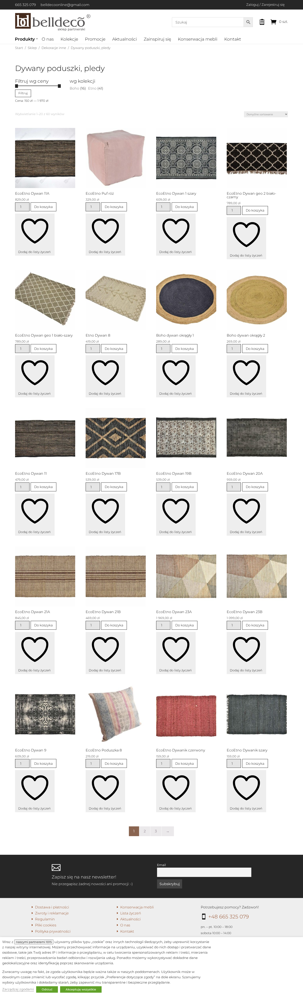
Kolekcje (69, 39)
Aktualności (124, 39)
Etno (92, 88)
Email (161, 865)
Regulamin (45, 919)
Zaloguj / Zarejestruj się (265, 4)
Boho (74, 88)
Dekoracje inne (53, 48)
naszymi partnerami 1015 (34, 942)
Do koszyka (43, 207)
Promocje (95, 39)
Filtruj (23, 93)
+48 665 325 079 (228, 917)
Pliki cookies (45, 925)
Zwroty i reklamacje (52, 913)
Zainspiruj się (157, 39)
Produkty (25, 39)
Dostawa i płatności (52, 907)
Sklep (32, 48)
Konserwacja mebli (197, 39)
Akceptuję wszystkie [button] (81, 989)
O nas (48, 39)
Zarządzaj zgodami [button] (18, 989)
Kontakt (232, 39)
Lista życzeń (130, 913)
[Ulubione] (258, 21)
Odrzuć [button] (47, 989)
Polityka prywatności (53, 931)
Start (19, 48)
